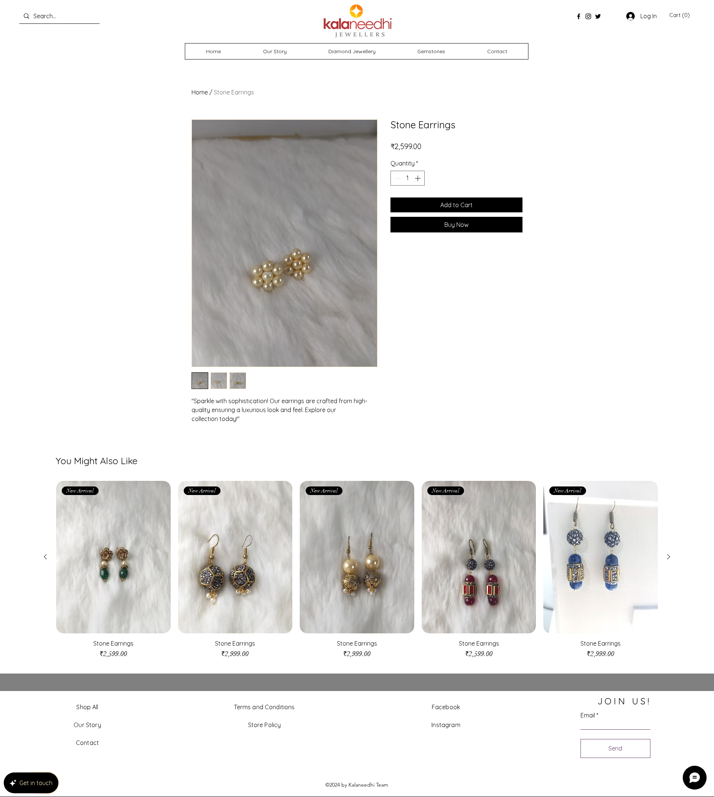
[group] (357, 573)
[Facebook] (578, 16)
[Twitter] (598, 16)
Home (200, 92)
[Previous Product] (45, 556)
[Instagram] (588, 16)
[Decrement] (397, 178)
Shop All (87, 707)
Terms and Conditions (264, 707)
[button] (679, 15)
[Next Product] (668, 556)
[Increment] (418, 178)
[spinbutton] (407, 178)
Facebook (446, 707)
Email (587, 715)
